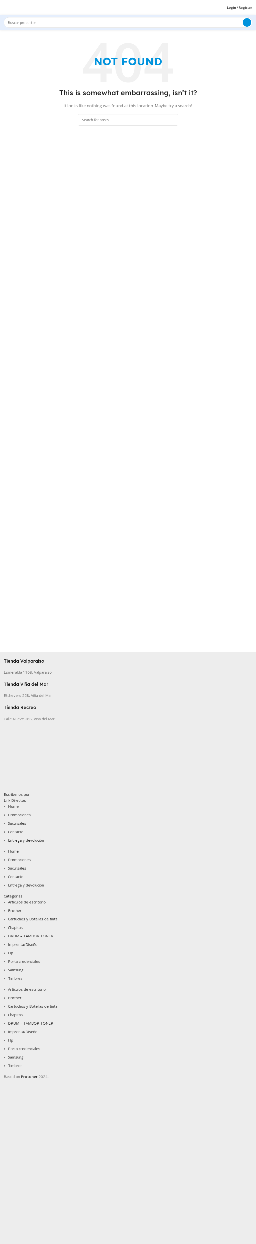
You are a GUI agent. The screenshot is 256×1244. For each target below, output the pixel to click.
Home (13, 806)
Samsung (16, 969)
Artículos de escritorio (27, 901)
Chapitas (15, 927)
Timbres (15, 978)
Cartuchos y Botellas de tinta (33, 918)
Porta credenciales (24, 961)
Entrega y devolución (26, 840)
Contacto (16, 831)
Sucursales (17, 823)
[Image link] (128, 755)
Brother (15, 910)
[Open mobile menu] (5, 7)
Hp (10, 952)
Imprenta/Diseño (23, 944)
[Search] (247, 22)
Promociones (19, 814)
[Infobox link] (128, 658)
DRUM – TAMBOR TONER (30, 935)
